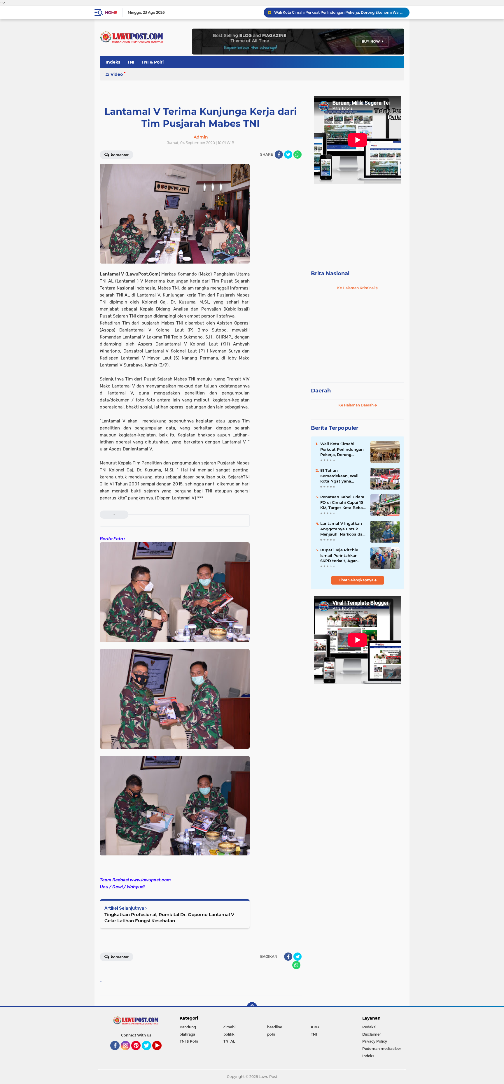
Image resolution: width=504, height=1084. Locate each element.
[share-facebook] (279, 154)
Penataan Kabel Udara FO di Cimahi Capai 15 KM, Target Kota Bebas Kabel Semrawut (342, 502)
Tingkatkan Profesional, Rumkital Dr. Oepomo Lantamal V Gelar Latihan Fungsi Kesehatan (169, 917)
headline (274, 1027)
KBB (315, 1027)
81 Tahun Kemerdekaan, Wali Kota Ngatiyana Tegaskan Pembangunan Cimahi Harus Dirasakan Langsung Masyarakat (342, 476)
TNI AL (229, 1041)
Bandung (188, 1027)
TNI (130, 62)
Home (111, 12)
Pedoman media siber (381, 1048)
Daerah (321, 390)
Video (117, 74)
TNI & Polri (152, 62)
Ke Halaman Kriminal (356, 288)
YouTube (160, 1052)
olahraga (187, 1034)
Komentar (119, 155)
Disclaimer (371, 1034)
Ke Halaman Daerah (356, 405)
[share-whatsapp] (297, 154)
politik (229, 1034)
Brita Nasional (330, 273)
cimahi (229, 1027)
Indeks (113, 62)
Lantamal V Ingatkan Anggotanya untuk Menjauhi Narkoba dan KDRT (342, 529)
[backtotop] (252, 1007)
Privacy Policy (374, 1041)
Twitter (149, 1052)
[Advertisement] (357, 221)
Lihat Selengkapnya (356, 580)
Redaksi (369, 1027)
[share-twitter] (288, 154)
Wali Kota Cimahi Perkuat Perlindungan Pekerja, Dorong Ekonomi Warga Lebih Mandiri (339, 12)
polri (271, 1034)
